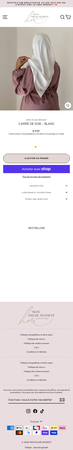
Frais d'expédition (28, 134)
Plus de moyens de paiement (36, 176)
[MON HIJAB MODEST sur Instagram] (28, 411)
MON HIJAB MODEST (36, 120)
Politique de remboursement (36, 343)
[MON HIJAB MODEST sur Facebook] (35, 411)
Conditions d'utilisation (37, 352)
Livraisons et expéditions (36, 192)
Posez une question (36, 199)
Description (36, 186)
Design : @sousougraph (36, 447)
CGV (36, 347)
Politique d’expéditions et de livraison (36, 334)
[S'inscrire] (62, 400)
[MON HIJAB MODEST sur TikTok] (42, 411)
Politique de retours (36, 339)
